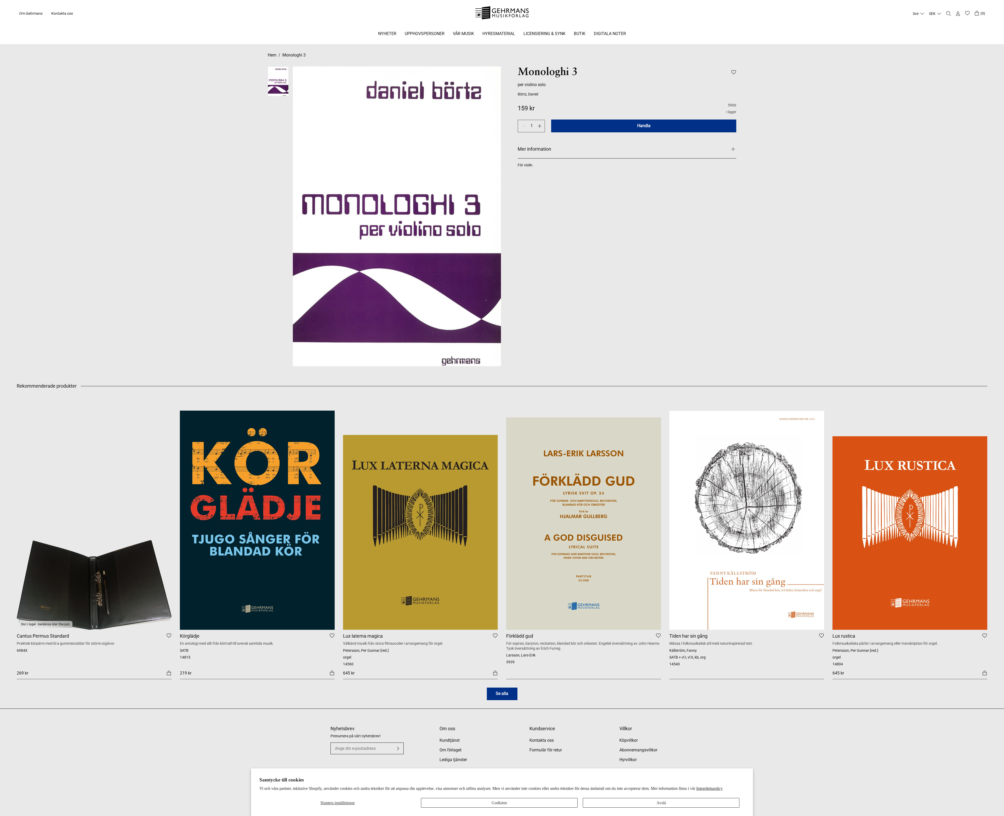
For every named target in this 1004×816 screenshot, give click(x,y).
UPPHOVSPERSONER (424, 33)
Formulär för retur (545, 749)
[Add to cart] (169, 672)
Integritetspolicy (709, 788)
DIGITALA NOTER (610, 33)
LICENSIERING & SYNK (544, 33)
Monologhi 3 (294, 55)
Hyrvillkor (628, 759)
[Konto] (958, 13)
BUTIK (579, 33)
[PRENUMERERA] (398, 748)
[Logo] (502, 13)
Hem (272, 55)
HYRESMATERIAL (498, 33)
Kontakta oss (62, 13)
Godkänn (499, 803)
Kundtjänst (450, 740)
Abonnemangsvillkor (638, 749)
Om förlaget (450, 749)
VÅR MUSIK (463, 33)
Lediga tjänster (453, 759)
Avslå (661, 803)
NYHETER (387, 33)
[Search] (948, 13)
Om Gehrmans (30, 13)
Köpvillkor (628, 740)
